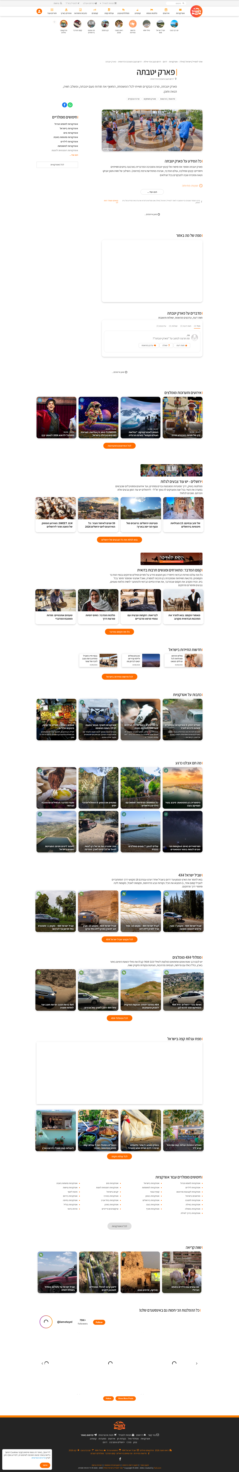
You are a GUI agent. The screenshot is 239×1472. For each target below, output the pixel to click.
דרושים (139, 1435)
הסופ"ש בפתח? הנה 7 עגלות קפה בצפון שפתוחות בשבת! (99, 1146)
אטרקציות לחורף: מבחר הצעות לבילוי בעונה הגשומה (100, 726)
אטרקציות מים (70, 132)
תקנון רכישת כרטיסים (130, 1465)
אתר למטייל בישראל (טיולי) (113, 1468)
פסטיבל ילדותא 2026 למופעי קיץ (57, 434)
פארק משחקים (150, 98)
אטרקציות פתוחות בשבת (66, 137)
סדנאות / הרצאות (167, 98)
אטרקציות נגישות (70, 1187)
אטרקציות (145, 1438)
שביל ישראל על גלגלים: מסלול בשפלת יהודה (60, 1288)
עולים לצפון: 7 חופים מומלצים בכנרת (143, 848)
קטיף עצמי (154, 1191)
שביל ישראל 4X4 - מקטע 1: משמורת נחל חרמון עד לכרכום (56, 927)
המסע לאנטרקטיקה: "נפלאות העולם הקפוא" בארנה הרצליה (143, 432)
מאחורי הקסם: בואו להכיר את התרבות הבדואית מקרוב (184, 617)
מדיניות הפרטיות (39, 1457)
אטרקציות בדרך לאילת (190, 1213)
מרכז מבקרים (134, 98)
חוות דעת (185, 326)
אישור (45, 1465)
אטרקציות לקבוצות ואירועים (188, 1191)
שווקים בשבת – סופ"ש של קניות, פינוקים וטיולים (58, 726)
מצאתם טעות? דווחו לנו (111, 201)
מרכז (129, 1442)
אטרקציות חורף (152, 1208)
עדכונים (161, 326)
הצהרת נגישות (97, 1465)
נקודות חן (121, 1438)
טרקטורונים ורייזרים (110, 1208)
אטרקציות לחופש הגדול (66, 124)
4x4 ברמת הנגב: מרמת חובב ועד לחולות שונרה (57, 1006)
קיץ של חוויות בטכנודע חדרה (186, 434)
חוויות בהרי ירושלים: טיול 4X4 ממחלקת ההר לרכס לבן (186, 1006)
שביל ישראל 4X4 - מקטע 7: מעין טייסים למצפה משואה (185, 927)
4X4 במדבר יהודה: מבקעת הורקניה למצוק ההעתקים (141, 1006)
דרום (105, 1442)
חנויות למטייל (125, 1435)
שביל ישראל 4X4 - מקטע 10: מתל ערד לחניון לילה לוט (142, 927)
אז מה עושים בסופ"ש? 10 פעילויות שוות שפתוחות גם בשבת (141, 726)
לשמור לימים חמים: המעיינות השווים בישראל (59, 848)
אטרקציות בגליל (70, 1204)
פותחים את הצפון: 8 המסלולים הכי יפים (99, 804)
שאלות (173, 326)
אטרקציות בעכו (152, 1204)
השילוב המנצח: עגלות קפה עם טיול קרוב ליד (184, 1146)
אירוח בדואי (72, 1208)
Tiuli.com (157, 1468)
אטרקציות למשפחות (68, 146)
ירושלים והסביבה (117, 1442)
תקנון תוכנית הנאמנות (112, 1465)
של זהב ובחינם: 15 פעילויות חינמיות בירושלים (185, 524)
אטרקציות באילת (193, 1204)
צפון (135, 1442)
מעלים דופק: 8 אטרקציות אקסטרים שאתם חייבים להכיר (182, 726)
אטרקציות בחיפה (70, 1200)
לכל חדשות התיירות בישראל (119, 676)
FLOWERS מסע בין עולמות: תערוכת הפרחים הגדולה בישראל (98, 432)
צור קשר (152, 1435)
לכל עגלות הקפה (119, 1156)
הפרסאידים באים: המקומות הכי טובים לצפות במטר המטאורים (184, 848)
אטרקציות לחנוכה (192, 1200)
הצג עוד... (152, 191)
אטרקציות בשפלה (192, 1208)
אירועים (111, 1438)
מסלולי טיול (133, 1438)
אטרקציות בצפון (152, 1196)
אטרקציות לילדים (69, 141)
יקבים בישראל (112, 1191)
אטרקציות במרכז (111, 1196)
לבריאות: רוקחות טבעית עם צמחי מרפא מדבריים (143, 617)
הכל (197, 326)
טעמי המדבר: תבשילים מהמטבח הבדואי (58, 804)
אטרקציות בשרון (111, 1204)
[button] (54, 22)
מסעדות (102, 1438)
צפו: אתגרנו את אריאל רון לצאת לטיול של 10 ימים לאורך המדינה (100, 848)
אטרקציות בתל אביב (109, 1200)
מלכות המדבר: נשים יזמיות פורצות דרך (100, 617)
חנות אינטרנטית (105, 1435)
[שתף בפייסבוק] (64, 104)
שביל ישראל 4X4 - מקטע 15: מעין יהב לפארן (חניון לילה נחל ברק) (99, 927)
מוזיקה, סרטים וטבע (147, 1290)
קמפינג (93, 1438)
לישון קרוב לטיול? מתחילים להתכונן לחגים (102, 1288)
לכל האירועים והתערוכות (119, 445)
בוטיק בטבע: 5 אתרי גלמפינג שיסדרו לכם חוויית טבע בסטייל (143, 1146)
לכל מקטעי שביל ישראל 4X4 (119, 939)
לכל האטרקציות (57, 164)
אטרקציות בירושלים (151, 1200)
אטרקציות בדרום (70, 1196)
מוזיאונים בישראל (192, 1196)
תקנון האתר (144, 1465)
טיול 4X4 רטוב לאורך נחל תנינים (100, 1007)
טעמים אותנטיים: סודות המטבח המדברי (59, 617)
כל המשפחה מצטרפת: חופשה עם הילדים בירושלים (142, 804)
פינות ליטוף (72, 1191)
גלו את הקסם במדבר (119, 631)
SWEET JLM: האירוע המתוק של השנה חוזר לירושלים (57, 524)
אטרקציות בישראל (69, 128)
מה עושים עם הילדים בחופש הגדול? (185, 1288)
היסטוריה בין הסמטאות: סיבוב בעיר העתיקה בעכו (182, 804)
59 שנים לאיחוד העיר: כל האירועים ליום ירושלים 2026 (100, 524)
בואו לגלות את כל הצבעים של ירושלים (119, 539)
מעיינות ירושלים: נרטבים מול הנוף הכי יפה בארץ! (142, 524)
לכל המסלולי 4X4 (119, 1018)
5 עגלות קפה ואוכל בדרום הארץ (58, 1148)
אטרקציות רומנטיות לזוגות (107, 1187)
